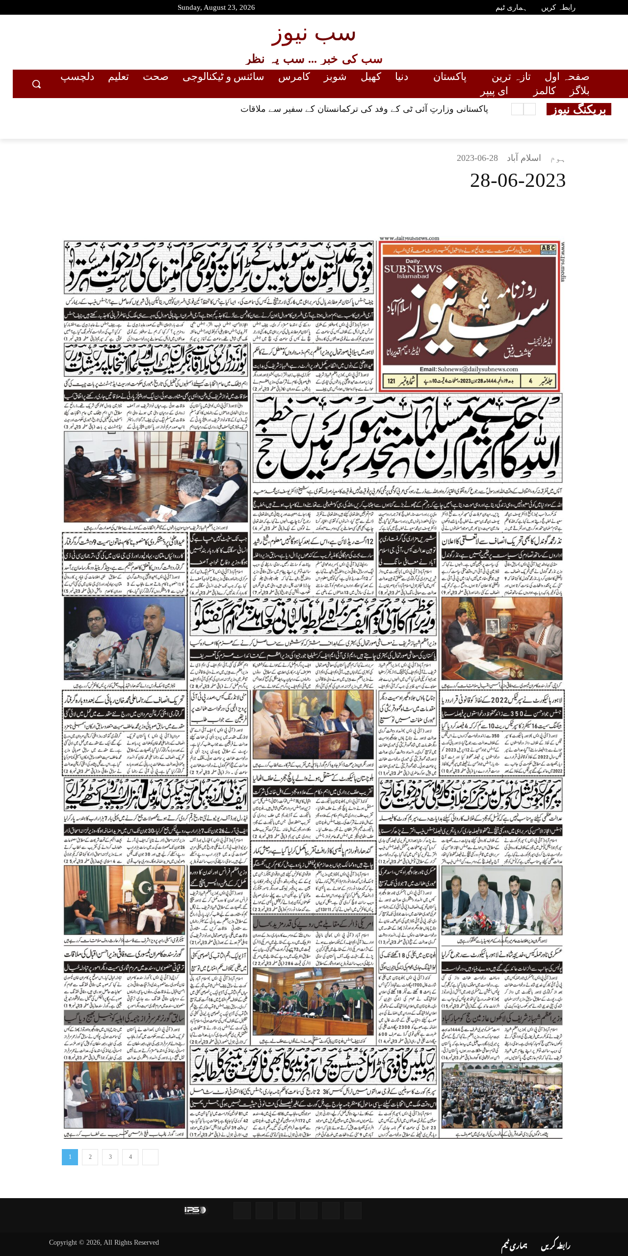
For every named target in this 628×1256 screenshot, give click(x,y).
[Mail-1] (264, 1210)
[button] (36, 84)
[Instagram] (84, 8)
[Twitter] (66, 8)
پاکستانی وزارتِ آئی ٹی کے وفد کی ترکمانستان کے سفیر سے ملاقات (364, 109)
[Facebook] (49, 8)
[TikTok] (101, 8)
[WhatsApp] (279, 211)
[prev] (529, 109)
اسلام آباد (524, 158)
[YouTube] (32, 8)
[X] (325, 211)
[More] (348, 211)
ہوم (558, 158)
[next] (517, 109)
